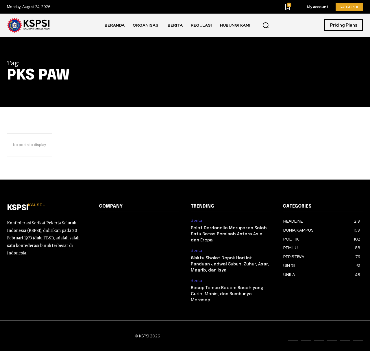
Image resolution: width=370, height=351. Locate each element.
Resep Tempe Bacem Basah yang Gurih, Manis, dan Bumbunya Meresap (227, 294)
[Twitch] (332, 336)
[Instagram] (306, 336)
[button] (265, 25)
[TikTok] (319, 336)
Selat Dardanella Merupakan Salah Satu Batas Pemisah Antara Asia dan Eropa (229, 234)
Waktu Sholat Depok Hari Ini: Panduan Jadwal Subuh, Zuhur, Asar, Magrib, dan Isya (230, 264)
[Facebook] (293, 336)
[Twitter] (345, 336)
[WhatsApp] (358, 336)
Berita (196, 220)
